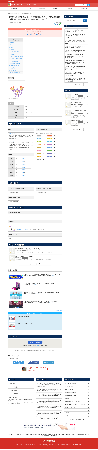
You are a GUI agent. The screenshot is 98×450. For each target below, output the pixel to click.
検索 (88, 5)
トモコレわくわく (69, 389)
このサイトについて (20, 444)
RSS (80, 444)
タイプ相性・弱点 (14, 51)
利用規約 (31, 444)
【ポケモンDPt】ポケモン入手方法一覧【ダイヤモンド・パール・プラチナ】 (75, 46)
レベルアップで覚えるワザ (16, 56)
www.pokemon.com (14, 98)
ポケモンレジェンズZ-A (70, 392)
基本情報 (12, 42)
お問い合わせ (68, 444)
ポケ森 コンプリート (69, 415)
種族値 (12, 49)
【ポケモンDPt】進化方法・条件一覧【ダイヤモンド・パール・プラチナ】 (75, 51)
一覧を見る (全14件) (13, 201)
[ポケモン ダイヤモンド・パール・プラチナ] (28, 6)
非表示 (17, 40)
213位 (23, 164)
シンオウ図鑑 (14, 8)
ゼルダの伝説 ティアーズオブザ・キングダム (75, 404)
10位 (23, 172)
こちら (38, 345)
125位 (23, 175)
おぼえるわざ (13, 54)
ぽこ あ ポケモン (69, 386)
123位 (23, 158)
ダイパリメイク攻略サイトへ (35, 35)
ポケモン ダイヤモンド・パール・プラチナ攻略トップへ (37, 369)
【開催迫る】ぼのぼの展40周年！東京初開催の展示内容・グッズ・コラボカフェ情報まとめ (48, 407)
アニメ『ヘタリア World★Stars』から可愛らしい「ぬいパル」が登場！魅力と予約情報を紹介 (48, 395)
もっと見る (75, 84)
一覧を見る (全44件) (41, 192)
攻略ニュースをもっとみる (48, 418)
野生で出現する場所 (15, 65)
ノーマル (11, 103)
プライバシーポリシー (38, 444)
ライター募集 (56, 444)
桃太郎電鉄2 (68, 413)
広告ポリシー (46, 444)
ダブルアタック (25, 229)
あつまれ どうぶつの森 (70, 407)
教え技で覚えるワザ (15, 61)
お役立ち (70, 8)
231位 (23, 167)
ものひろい (11, 141)
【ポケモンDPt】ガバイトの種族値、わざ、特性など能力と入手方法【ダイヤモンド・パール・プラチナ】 (75, 74)
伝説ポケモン (56, 8)
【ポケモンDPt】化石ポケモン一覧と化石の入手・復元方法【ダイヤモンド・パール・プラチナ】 (75, 36)
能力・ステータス (14, 45)
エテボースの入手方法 (15, 63)
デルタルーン (68, 410)
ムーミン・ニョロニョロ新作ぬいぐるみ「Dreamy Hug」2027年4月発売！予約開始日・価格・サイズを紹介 (48, 401)
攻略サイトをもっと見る (76, 419)
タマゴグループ (14, 70)
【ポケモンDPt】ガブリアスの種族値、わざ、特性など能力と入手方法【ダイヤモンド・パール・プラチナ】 (74, 62)
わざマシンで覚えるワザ (16, 58)
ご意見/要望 (26, 444)
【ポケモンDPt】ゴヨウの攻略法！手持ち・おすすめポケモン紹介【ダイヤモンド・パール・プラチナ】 (75, 68)
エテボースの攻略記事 (15, 72)
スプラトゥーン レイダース (71, 383)
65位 (23, 161)
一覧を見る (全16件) (13, 192)
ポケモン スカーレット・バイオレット (73, 401)
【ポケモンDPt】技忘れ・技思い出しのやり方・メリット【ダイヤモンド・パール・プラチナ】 (75, 42)
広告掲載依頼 (62, 444)
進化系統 (12, 68)
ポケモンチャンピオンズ (70, 395)
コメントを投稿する (35, 342)
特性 (11, 47)
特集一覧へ (59, 310)
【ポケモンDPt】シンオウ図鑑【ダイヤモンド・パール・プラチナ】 (75, 30)
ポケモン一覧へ (34, 264)
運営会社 (51, 444)
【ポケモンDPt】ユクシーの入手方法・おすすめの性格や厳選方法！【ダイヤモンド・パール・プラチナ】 (75, 80)
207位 (23, 170)
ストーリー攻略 (27, 8)
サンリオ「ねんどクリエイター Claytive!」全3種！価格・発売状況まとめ (47, 390)
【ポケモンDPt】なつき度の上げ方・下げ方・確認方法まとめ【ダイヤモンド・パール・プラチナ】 (74, 56)
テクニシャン (12, 133)
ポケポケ (67, 398)
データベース (42, 8)
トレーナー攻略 (83, 8)
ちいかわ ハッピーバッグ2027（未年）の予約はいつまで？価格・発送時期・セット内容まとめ (48, 385)
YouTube (76, 444)
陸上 (10, 238)
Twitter (72, 444)
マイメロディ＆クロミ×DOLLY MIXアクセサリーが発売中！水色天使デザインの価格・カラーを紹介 (48, 413)
